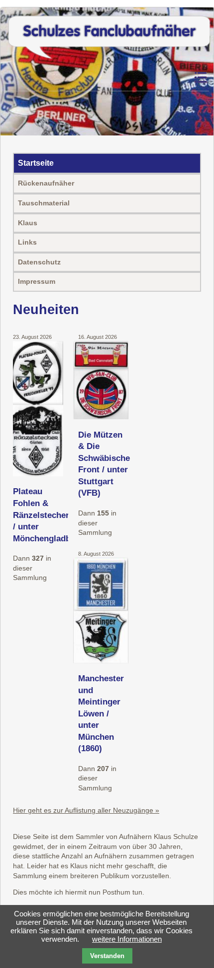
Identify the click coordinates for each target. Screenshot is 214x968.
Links (27, 242)
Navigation (175, 77)
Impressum (36, 281)
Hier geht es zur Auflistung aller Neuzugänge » (86, 810)
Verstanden (107, 956)
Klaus (27, 223)
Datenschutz (39, 262)
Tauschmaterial (44, 203)
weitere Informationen (127, 939)
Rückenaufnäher (46, 183)
